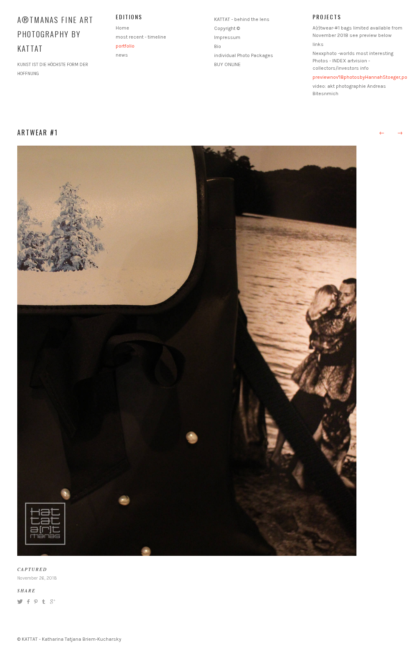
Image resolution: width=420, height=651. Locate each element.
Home (122, 28)
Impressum (227, 37)
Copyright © (227, 28)
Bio (217, 46)
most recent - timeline (141, 37)
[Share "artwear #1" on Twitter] (21, 601)
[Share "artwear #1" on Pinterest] (35, 601)
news (122, 55)
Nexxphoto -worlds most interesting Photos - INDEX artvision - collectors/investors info (353, 60)
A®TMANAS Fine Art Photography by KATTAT (55, 34)
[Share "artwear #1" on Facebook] (28, 601)
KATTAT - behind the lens (241, 19)
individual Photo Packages (243, 55)
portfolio (125, 46)
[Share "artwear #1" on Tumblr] (43, 601)
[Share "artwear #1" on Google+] (51, 601)
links (318, 44)
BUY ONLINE (227, 64)
